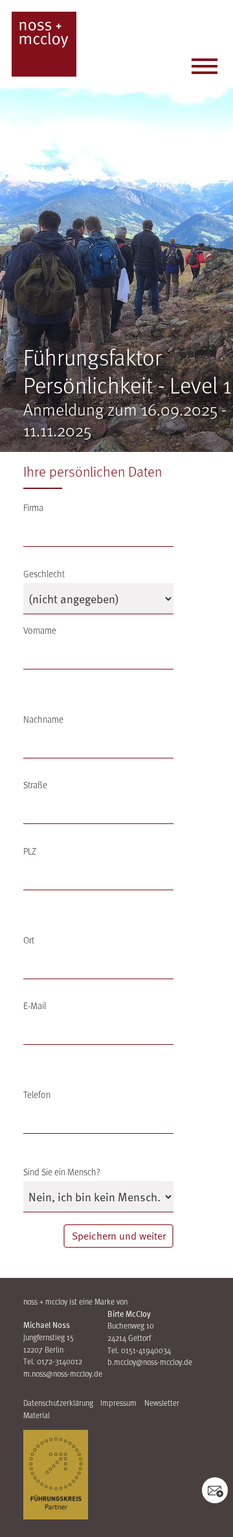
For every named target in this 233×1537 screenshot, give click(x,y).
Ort (28, 940)
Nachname (43, 719)
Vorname (39, 630)
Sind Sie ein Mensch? (61, 1172)
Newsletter (161, 1402)
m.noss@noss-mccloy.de (62, 1373)
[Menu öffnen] (204, 68)
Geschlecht (44, 574)
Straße (35, 785)
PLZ (29, 851)
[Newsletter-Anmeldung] (215, 1490)
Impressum (118, 1402)
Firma (33, 507)
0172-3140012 (59, 1361)
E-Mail (34, 1005)
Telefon (36, 1094)
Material (36, 1415)
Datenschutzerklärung (58, 1402)
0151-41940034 (146, 1350)
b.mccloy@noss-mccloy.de (149, 1362)
